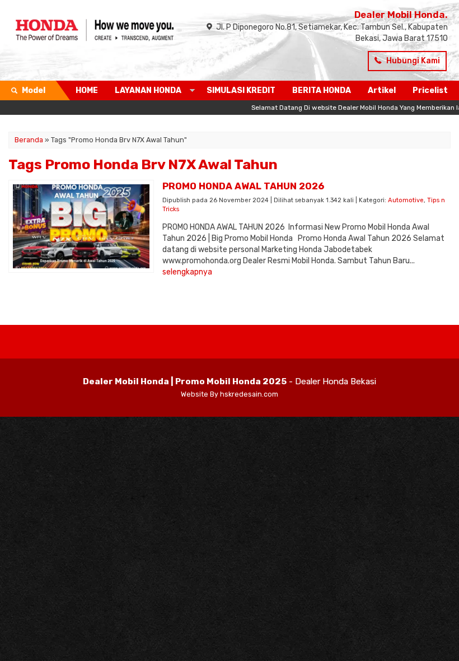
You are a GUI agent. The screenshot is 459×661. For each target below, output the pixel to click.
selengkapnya (187, 272)
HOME (87, 90)
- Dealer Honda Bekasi (229, 381)
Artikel (382, 90)
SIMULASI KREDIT (241, 90)
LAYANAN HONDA (148, 90)
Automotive (406, 200)
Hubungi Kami (412, 61)
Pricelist (430, 90)
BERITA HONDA (321, 90)
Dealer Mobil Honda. (401, 14)
